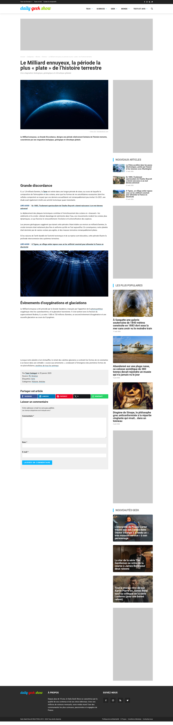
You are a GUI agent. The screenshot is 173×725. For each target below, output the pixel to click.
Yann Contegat (31, 373)
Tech (88, 9)
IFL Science (33, 376)
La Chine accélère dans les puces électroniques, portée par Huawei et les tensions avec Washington (139, 167)
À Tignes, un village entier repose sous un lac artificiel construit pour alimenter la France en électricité (139, 194)
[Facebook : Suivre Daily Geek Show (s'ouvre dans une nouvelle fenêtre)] (144, 2)
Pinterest (63, 396)
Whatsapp (99, 396)
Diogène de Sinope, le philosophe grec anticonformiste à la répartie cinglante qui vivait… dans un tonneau (132, 417)
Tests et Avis (38, 1)
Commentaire (28, 416)
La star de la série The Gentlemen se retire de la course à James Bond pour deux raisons (130, 564)
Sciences (101, 9)
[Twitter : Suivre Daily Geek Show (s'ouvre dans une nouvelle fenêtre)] (152, 2)
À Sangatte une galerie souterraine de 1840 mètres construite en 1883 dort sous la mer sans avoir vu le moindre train (132, 324)
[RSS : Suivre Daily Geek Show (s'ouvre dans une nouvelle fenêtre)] (149, 2)
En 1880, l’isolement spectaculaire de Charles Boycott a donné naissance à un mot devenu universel (139, 180)
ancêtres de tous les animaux (46, 366)
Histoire (35, 382)
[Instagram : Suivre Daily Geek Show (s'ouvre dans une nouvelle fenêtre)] (147, 2)
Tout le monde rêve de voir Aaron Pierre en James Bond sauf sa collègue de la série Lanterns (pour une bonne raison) (131, 593)
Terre (45, 192)
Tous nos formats (25, 1)
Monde (124, 9)
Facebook (28, 396)
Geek (113, 9)
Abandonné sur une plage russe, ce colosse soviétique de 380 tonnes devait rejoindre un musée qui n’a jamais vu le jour (132, 370)
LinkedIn (45, 396)
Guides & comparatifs (50, 1)
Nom (24, 442)
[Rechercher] (152, 9)
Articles (42, 382)
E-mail (25, 452)
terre (33, 379)
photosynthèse (97, 309)
